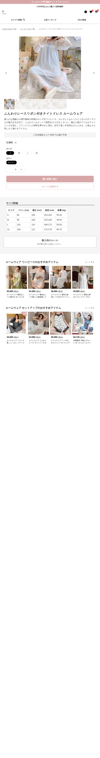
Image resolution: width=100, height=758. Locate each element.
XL (37, 153)
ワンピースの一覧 (27, 29)
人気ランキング (50, 20)
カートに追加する (50, 186)
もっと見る (89, 262)
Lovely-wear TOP (9, 29)
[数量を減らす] (10, 169)
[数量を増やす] (21, 169)
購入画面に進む (50, 179)
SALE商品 (82, 20)
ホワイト (11, 162)
